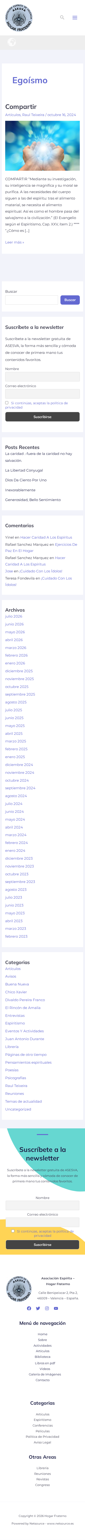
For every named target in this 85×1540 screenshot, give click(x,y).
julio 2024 (13, 804)
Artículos (13, 115)
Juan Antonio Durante (24, 1039)
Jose (9, 571)
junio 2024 (14, 811)
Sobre (42, 1340)
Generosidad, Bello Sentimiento (33, 500)
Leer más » (14, 242)
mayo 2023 (15, 913)
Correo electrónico (20, 386)
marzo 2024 (15, 835)
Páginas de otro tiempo (26, 1055)
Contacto (43, 1380)
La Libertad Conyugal (24, 470)
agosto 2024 (16, 796)
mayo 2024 (15, 819)
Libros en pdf (45, 1363)
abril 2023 (13, 921)
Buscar (11, 291)
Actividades (42, 1345)
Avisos (10, 976)
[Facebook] (29, 1308)
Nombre (12, 369)
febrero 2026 (16, 655)
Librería (12, 1047)
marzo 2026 (15, 648)
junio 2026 (14, 624)
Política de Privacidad (42, 1436)
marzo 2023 (15, 928)
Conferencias (43, 1425)
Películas (43, 1431)
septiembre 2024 (20, 788)
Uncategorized (18, 1109)
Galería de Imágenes (45, 1374)
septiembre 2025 (20, 694)
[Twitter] (38, 1308)
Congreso (42, 1485)
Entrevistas (15, 1016)
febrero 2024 (16, 843)
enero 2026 (15, 663)
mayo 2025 (15, 726)
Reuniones (14, 1094)
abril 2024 (14, 827)
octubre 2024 (17, 780)
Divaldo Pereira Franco (25, 1000)
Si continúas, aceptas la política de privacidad (45, 1233)
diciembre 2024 (19, 765)
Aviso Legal (42, 1442)
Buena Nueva (17, 984)
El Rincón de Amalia (23, 1008)
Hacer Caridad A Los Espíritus (46, 537)
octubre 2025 (16, 687)
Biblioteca (43, 1357)
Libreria (43, 1468)
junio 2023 (14, 905)
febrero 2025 (16, 749)
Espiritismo (15, 1023)
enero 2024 (15, 850)
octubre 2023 (16, 874)
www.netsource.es (60, 1523)
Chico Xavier (16, 992)
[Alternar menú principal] (74, 17)
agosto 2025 (15, 702)
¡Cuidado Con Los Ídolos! (40, 571)
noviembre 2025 (19, 679)
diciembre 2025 (19, 671)
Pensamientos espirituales (28, 1062)
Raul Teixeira (33, 115)
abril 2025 (13, 733)
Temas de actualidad (23, 1101)
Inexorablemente (20, 490)
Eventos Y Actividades (24, 1031)
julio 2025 (13, 710)
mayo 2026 (15, 632)
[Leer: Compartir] (42, 145)
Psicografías (15, 1078)
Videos (45, 1369)
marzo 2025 (15, 741)
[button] (62, 17)
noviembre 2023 (19, 866)
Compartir (21, 106)
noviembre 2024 (19, 772)
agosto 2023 (15, 889)
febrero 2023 (16, 936)
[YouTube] (56, 1308)
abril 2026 (14, 640)
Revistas (42, 1479)
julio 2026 (13, 616)
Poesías (11, 1070)
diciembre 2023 (19, 858)
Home (42, 1334)
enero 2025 (15, 757)
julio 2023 (13, 897)
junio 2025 (14, 718)
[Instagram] (47, 1308)
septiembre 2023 (20, 882)
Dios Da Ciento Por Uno (26, 480)
